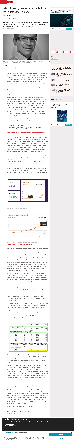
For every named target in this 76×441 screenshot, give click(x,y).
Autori (9, 421)
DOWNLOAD (68, 124)
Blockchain (9, 15)
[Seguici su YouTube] (26, 419)
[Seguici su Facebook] (24, 419)
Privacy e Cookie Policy (23, 421)
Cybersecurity (40, 1)
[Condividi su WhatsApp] (4, 19)
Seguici (13, 419)
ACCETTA (61, 434)
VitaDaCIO (59, 1)
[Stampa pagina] (16, 19)
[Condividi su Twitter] (6, 19)
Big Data (34, 1)
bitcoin (19, 89)
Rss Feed (16, 421)
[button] (3, 2)
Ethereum (9, 283)
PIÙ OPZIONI (60, 438)
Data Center (46, 1)
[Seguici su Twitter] (21, 419)
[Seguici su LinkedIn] (19, 419)
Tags (12, 421)
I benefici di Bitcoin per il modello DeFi (17, 128)
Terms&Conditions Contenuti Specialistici (37, 421)
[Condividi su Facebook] (10, 19)
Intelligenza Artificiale (27, 1)
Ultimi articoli (19, 1)
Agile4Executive (65, 1)
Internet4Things (53, 1)
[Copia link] (12, 19)
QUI (30, 406)
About (6, 421)
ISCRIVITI (69, 28)
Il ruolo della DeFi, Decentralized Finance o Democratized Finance (24, 127)
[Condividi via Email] (14, 19)
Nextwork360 (7, 426)
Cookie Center (50, 421)
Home (4, 15)
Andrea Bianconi (7, 31)
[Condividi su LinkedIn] (8, 19)
